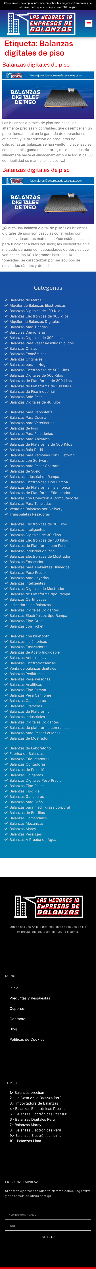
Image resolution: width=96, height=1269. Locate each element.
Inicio (14, 988)
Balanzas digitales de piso (36, 64)
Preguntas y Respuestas (30, 998)
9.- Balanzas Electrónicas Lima (35, 1135)
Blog (13, 1029)
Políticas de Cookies (27, 1039)
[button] (88, 23)
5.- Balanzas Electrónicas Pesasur (38, 1114)
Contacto (17, 1018)
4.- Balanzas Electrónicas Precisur (38, 1108)
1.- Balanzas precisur (27, 1092)
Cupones (17, 1008)
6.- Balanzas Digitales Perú (32, 1119)
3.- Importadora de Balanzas (34, 1103)
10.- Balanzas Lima (25, 1141)
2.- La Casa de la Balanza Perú (35, 1098)
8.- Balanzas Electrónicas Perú (35, 1130)
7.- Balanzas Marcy (25, 1124)
